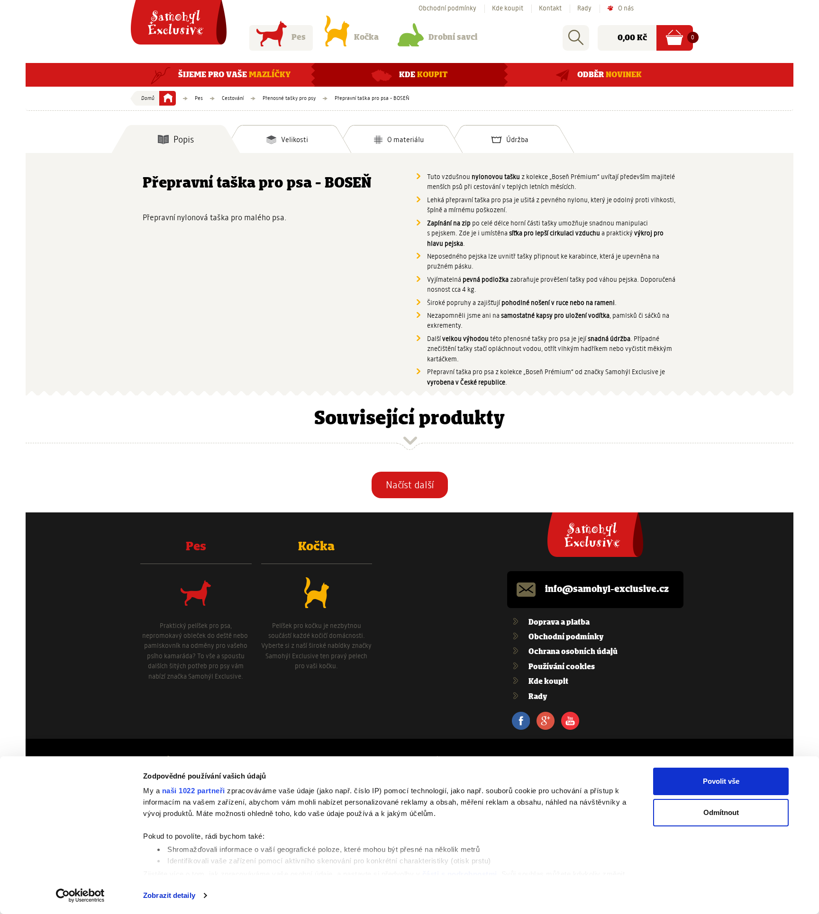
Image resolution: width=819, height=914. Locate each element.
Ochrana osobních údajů (573, 651)
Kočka (366, 37)
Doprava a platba (559, 622)
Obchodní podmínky (447, 8)
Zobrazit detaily (169, 895)
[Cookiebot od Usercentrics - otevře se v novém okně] (80, 895)
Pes (298, 37)
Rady (584, 8)
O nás (626, 8)
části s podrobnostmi (459, 874)
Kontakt (550, 8)
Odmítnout (721, 812)
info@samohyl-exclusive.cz (607, 589)
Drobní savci (452, 37)
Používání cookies (561, 667)
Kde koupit (507, 8)
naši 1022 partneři (193, 791)
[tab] (176, 139)
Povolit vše (721, 781)
